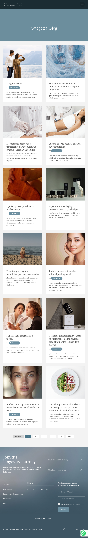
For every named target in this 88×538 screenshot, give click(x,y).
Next (70, 436)
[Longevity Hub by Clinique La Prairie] (12, 4)
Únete (63, 509)
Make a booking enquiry (58, 460)
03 (44, 437)
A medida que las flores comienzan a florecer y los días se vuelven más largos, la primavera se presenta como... (22, 421)
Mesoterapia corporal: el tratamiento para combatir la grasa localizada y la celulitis (21, 146)
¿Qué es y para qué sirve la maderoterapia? (20, 208)
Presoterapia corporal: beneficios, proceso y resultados (22, 273)
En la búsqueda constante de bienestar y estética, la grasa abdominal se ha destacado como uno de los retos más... (65, 158)
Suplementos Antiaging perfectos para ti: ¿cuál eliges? (64, 208)
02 (36, 437)
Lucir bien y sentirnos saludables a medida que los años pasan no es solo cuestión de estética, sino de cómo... (64, 95)
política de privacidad (73, 504)
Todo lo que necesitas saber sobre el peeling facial (63, 273)
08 (61, 437)
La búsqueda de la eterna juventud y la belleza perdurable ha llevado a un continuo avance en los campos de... (22, 350)
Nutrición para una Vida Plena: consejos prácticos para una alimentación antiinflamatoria (64, 407)
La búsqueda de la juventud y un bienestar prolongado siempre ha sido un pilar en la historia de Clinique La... (64, 215)
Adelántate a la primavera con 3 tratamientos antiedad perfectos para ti (22, 407)
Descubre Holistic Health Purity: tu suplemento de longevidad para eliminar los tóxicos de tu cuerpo (65, 340)
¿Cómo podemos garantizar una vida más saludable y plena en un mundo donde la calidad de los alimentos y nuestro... (64, 356)
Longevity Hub (14, 83)
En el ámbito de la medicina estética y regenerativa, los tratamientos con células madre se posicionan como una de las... (21, 94)
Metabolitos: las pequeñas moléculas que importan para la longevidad (65, 86)
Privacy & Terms (37, 529)
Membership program (57, 470)
